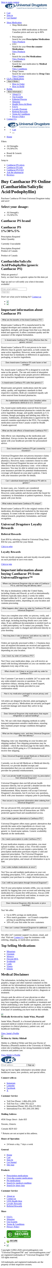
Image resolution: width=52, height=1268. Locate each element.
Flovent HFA (12, 959)
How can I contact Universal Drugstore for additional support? (26, 929)
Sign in (10, 15)
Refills (9, 89)
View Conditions (19, 69)
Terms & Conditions (21, 114)
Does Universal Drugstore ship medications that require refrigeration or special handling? (26, 715)
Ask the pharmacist (15, 172)
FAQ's (15, 106)
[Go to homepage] (26, 8)
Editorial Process (19, 99)
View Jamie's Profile (10, 1033)
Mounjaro (11, 951)
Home (9, 137)
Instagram (11, 1083)
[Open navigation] (13, 132)
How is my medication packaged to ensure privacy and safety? (26, 695)
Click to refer (7, 546)
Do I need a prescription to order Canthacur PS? (21, 839)
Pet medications (13, 1180)
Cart (8, 1157)
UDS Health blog (14, 1201)
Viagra (9, 966)
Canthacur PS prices (15, 165)
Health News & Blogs (22, 104)
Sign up (31, 1065)
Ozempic (11, 954)
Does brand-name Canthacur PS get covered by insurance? (26, 450)
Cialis (9, 964)
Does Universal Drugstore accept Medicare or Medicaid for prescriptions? (26, 757)
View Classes (18, 76)
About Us (16, 94)
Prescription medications (17, 1175)
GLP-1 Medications (15, 79)
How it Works (13, 81)
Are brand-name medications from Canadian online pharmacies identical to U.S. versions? (26, 402)
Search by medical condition (19, 1183)
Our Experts (17, 97)
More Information (14, 92)
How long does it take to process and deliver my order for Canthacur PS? (26, 637)
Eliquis (10, 969)
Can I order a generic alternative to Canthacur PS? (22, 818)
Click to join (6, 564)
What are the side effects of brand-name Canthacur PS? (24, 431)
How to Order (18, 84)
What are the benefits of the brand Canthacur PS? (22, 320)
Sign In (10, 1160)
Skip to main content (10, 2)
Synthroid (11, 961)
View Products (18, 42)
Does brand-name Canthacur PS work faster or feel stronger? (26, 364)
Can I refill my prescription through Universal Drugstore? (24, 883)
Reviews (10, 175)
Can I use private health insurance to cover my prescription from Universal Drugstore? (26, 777)
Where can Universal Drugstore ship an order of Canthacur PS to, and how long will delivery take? (26, 584)
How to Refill (18, 86)
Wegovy (10, 956)
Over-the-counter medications (20, 1178)
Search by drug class (16, 1185)
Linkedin (11, 1085)
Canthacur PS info (15, 167)
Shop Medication (14, 22)
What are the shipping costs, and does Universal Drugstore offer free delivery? (26, 734)
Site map (10, 1165)
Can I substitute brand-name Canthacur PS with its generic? (26, 482)
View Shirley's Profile (10, 1055)
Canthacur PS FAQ (15, 170)
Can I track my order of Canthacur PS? (18, 656)
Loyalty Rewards (14, 1203)
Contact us (36, 297)
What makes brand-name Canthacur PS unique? (21, 503)
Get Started (12, 18)
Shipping (16, 102)
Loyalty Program (19, 109)
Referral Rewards (20, 111)
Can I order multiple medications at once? (19, 867)
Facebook (11, 1088)
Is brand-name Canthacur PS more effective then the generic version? (26, 341)
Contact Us (12, 119)
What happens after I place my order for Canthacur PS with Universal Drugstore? (26, 609)
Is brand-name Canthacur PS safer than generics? (22, 383)
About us (11, 1196)
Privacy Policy (18, 116)
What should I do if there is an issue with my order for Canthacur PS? (26, 672)
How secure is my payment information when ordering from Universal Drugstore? (26, 802)
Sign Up (5, 292)
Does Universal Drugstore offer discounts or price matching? (26, 904)
